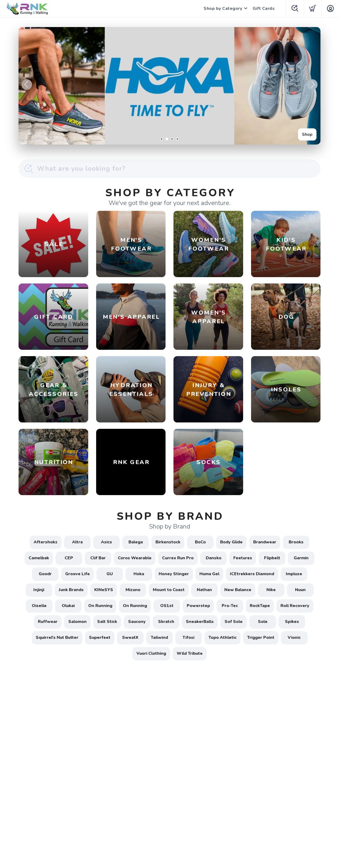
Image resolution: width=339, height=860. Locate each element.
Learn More (301, 134)
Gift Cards (264, 8)
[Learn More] (169, 86)
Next (312, 84)
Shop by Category (223, 8)
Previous (26, 84)
